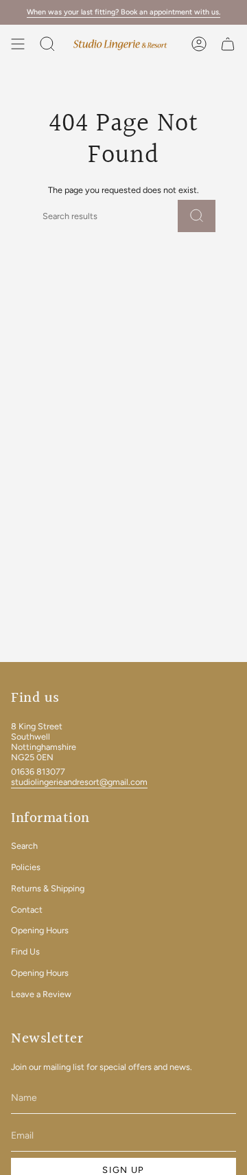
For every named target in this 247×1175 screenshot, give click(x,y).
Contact (27, 909)
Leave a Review (41, 994)
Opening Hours (40, 930)
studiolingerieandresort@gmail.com (79, 782)
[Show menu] (18, 44)
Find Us (25, 951)
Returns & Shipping (47, 888)
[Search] (196, 216)
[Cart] (227, 44)
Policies (25, 867)
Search (24, 846)
